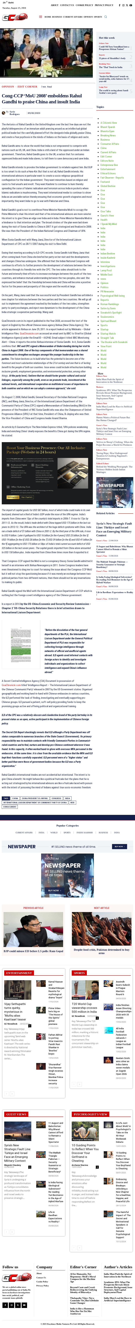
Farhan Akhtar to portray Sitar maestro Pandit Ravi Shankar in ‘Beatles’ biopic (56, 1044)
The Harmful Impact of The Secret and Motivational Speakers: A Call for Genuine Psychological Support (123, 1225)
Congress (56, 798)
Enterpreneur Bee (109, 165)
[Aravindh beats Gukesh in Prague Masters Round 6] (108, 983)
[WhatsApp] (89, 113)
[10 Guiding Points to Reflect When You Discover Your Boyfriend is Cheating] (108, 1154)
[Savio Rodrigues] (4, 113)
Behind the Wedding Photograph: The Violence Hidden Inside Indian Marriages (114, 469)
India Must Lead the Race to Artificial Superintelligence (118, 1299)
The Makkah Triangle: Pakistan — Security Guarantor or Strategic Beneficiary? (112, 564)
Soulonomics (107, 316)
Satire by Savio (108, 308)
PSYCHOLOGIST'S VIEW (90, 1114)
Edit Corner (27, 86)
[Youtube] (131, 5)
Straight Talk (107, 338)
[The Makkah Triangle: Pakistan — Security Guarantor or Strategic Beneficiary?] (41, 1154)
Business (105, 139)
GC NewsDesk (10, 1023)
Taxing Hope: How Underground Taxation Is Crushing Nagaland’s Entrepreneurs (111, 456)
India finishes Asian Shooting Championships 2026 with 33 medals (123, 1011)
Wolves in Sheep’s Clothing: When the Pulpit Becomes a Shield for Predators (114, 443)
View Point (106, 346)
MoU (72, 803)
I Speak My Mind (109, 224)
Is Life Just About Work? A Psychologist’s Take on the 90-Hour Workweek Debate (123, 1132)
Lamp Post (103, 87)
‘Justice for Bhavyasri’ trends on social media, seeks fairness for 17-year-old (114, 79)
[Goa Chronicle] (15, 17)
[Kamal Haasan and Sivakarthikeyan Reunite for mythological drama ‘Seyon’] (41, 983)
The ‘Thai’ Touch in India (110, 67)
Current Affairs (104, 73)
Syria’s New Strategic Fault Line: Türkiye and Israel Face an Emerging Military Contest (113, 431)
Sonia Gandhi (9, 807)
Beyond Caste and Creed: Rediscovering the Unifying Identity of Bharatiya (83, 1290)
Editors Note (103, 43)
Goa (103, 190)
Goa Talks (106, 211)
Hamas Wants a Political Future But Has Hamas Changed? (113, 419)
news (103, 278)
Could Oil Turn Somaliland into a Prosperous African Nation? (114, 48)
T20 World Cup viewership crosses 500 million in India (84, 1007)
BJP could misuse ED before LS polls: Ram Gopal (33, 951)
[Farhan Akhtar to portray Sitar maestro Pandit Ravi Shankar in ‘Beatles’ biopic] (41, 1036)
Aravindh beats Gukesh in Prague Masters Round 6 (123, 988)
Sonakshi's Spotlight (111, 312)
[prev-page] (6, 1094)
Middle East (106, 274)
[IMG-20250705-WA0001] (47, 473)
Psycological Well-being (113, 295)
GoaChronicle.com (29, 333)
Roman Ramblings (110, 304)
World (103, 350)
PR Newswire (107, 291)
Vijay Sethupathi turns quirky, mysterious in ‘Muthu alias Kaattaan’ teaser (15, 1011)
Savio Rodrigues (15, 113)
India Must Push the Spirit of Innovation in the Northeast (110, 380)
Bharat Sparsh (108, 127)
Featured (105, 181)
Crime (104, 148)
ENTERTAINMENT (19, 973)
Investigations (108, 266)
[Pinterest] (81, 113)
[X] (127, 5)
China (15, 798)
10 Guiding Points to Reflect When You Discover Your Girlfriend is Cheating (85, 1152)
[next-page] (12, 1094)
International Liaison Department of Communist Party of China (35, 803)
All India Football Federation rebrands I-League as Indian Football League (123, 1038)
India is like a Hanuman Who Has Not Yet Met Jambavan (82, 1311)
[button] (105, 16)
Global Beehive (108, 186)
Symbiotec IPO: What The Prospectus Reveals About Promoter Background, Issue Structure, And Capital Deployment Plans (114, 394)
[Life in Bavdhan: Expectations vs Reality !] (41, 1214)
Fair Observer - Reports (112, 177)
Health (104, 219)
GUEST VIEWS (16, 1114)
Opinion (8, 86)
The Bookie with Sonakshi (114, 342)
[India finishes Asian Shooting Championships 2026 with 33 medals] (108, 1007)
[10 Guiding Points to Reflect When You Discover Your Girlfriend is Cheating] (85, 1131)
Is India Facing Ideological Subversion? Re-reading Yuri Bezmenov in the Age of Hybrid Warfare (114, 580)
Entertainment (108, 169)
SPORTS (79, 973)
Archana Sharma (80, 1165)
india (67, 798)
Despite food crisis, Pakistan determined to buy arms (102, 951)
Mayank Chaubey (12, 1165)
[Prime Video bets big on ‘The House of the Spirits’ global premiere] (41, 1010)
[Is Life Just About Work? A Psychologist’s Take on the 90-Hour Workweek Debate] (108, 1125)
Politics (104, 287)
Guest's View (107, 215)
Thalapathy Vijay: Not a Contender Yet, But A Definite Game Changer (84, 1300)
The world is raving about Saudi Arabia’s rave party (113, 91)
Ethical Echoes (108, 173)
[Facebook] (119, 5)
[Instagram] (123, 5)
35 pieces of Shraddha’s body (112, 58)
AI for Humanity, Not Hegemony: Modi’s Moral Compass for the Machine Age (83, 1278)
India (103, 228)
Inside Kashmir (108, 257)
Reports (102, 55)
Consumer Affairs (110, 144)
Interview (105, 262)
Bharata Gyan (107, 131)
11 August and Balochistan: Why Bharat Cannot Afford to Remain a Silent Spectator (114, 549)
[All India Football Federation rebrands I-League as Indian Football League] (108, 1030)
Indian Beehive (108, 253)
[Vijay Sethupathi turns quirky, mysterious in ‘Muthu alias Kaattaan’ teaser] (17, 990)
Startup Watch (108, 333)
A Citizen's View (109, 122)
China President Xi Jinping (35, 798)
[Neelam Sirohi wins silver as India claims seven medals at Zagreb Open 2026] (108, 1060)
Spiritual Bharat (108, 321)
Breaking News (104, 64)
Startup (104, 329)
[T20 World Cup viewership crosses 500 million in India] (85, 990)
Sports (104, 325)
